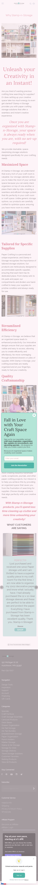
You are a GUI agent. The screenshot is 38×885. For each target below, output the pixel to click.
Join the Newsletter (19, 465)
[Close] (34, 415)
